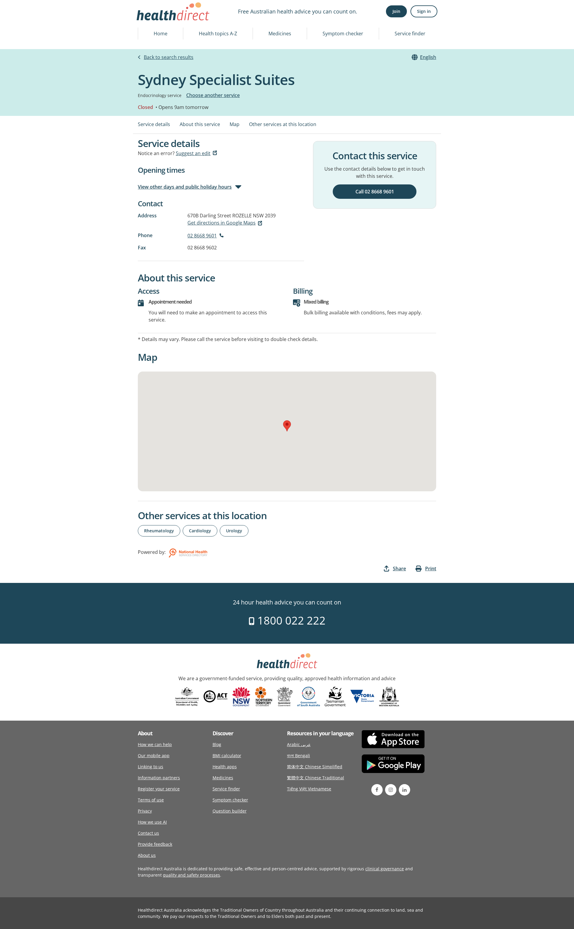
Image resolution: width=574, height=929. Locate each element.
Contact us (148, 833)
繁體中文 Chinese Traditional (315, 778)
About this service (200, 124)
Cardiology (200, 531)
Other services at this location (282, 124)
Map (234, 124)
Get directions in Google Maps (221, 222)
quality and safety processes (191, 875)
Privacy (145, 811)
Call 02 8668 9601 (374, 191)
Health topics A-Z (218, 33)
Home (160, 33)
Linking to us (150, 766)
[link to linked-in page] (404, 789)
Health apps (225, 766)
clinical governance (384, 869)
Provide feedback (155, 844)
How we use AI (152, 822)
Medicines (279, 33)
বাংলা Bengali (298, 755)
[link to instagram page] (390, 789)
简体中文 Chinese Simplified (314, 766)
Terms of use (151, 800)
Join (396, 11)
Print (430, 568)
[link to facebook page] (377, 789)
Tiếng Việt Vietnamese (309, 789)
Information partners (159, 778)
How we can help (155, 744)
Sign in (424, 11)
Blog (217, 744)
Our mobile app (154, 755)
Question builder (230, 811)
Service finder (410, 33)
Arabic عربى (299, 744)
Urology (234, 531)
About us (147, 855)
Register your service (159, 789)
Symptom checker (343, 33)
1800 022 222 (290, 620)
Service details (154, 124)
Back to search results (168, 57)
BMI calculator (227, 755)
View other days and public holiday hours (185, 187)
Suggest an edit (193, 153)
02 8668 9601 (202, 235)
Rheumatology (159, 531)
